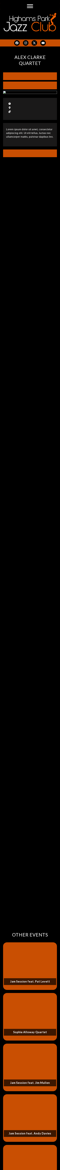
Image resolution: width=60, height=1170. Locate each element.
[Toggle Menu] (30, 6)
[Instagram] (25, 43)
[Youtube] (43, 43)
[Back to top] (53, 1163)
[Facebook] (17, 43)
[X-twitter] (34, 43)
